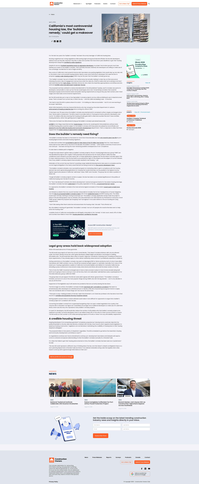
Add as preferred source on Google (61, 357)
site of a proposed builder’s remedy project (67, 194)
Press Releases (97, 457)
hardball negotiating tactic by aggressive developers (77, 65)
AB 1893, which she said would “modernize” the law (70, 85)
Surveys (118, 457)
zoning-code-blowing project (65, 76)
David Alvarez (78, 124)
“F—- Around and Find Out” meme (104, 184)
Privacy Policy (53, 481)
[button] (78, 3)
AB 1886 (51, 124)
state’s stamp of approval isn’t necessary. (72, 130)
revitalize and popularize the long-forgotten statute (71, 296)
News (86, 457)
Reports (108, 457)
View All (147, 83)
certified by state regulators (72, 62)
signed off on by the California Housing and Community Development (70, 128)
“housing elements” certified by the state (84, 214)
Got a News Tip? (124, 4)
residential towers (93, 194)
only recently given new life (108, 138)
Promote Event (145, 112)
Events (105, 3)
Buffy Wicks (66, 83)
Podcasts (97, 3)
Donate (138, 457)
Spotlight (89, 3)
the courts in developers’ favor (105, 165)
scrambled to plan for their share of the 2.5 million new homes (85, 143)
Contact (113, 3)
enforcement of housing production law (61, 109)
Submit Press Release (139, 4)
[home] (56, 3)
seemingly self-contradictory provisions (96, 287)
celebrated (71, 184)
